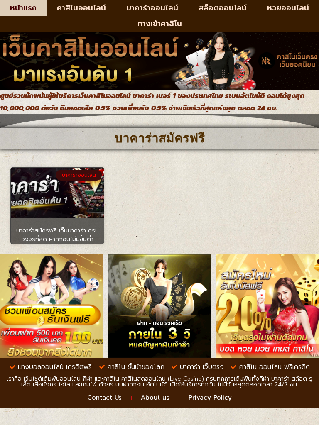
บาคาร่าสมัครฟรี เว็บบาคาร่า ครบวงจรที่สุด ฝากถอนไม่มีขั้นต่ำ (57, 235)
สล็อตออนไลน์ (223, 8)
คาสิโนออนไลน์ (81, 8)
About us (155, 397)
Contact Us (104, 397)
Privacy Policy (210, 397)
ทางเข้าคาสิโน (159, 23)
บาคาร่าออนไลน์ (152, 8)
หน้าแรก (23, 8)
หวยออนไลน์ (288, 8)
